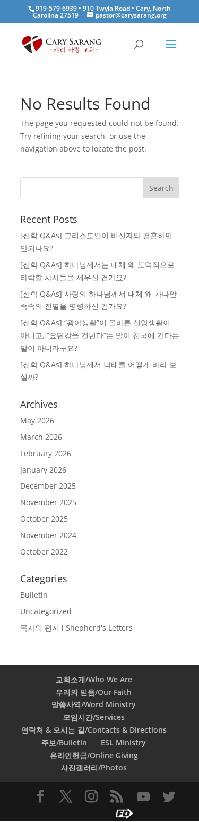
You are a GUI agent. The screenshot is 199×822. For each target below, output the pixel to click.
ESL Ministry (123, 742)
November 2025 (48, 502)
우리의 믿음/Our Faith (94, 692)
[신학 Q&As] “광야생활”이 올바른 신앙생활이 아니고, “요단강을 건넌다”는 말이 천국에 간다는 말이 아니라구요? (99, 335)
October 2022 (44, 552)
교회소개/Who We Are (94, 679)
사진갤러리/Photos (94, 767)
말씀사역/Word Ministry (93, 704)
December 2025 (48, 486)
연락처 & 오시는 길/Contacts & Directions (94, 730)
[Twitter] (168, 797)
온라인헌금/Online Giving (94, 755)
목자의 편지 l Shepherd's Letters (76, 628)
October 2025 (44, 519)
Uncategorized (46, 611)
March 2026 (41, 437)
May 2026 (37, 420)
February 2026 (45, 453)
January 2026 (43, 470)
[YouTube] (143, 797)
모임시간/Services (94, 717)
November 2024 (48, 535)
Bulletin (34, 595)
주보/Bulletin (64, 742)
